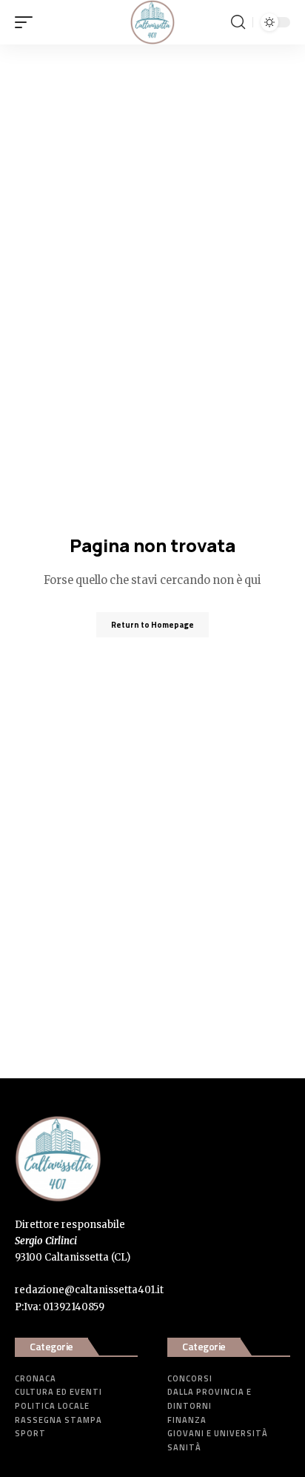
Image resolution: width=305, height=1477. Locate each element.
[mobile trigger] (27, 22)
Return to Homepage (152, 625)
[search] (238, 22)
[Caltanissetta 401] (152, 22)
